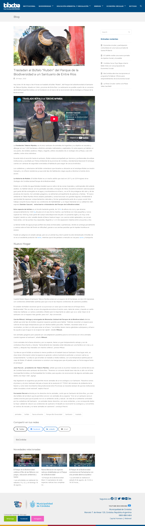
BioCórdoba (21, 439)
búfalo (27, 414)
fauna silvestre (37, 414)
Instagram (37, 519)
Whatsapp (10, 519)
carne (81, 237)
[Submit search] (129, 32)
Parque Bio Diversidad (54, 414)
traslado (78, 414)
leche (39, 237)
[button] (140, 6)
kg (35, 212)
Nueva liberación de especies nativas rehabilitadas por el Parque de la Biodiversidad (54, 472)
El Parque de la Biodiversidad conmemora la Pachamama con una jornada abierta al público (81, 472)
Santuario (68, 414)
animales (18, 414)
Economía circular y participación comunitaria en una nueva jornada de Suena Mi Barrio (114, 47)
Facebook (24, 519)
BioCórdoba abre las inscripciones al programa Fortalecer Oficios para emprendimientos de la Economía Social (115, 76)
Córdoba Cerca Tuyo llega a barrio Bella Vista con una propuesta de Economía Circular (114, 65)
